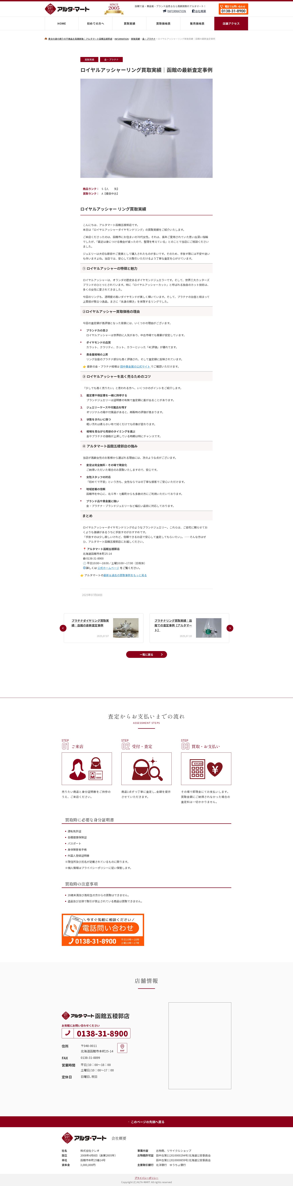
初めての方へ (95, 23)
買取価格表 (163, 23)
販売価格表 (197, 23)
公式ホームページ (108, 568)
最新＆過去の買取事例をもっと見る (125, 575)
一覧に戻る (146, 654)
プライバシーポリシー (146, 1178)
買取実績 (129, 23)
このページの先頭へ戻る (147, 1122)
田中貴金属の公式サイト (135, 366)
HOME (61, 23)
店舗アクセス (231, 23)
